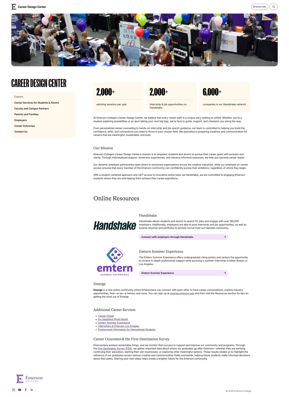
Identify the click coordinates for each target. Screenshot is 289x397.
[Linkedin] (31, 390)
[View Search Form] (273, 7)
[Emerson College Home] (23, 6)
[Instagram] (13, 390)
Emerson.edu (259, 6)
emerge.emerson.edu (182, 293)
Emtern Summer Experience (114, 322)
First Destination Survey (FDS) (115, 348)
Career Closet (106, 315)
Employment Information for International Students (126, 329)
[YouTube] (19, 390)
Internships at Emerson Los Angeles (118, 326)
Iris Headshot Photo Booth (113, 319)
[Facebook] (25, 390)
